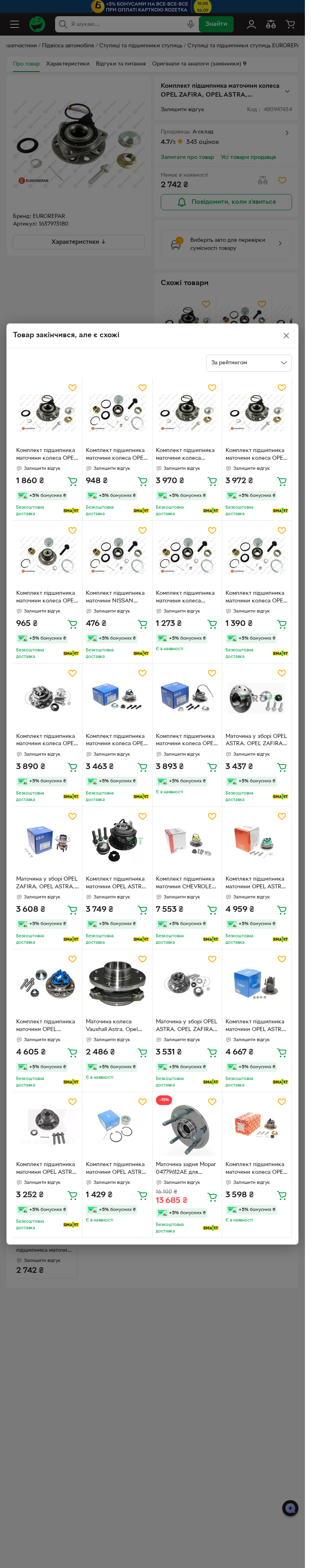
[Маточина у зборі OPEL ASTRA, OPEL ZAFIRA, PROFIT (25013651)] (257, 698)
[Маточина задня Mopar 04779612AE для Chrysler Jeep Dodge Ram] (187, 1126)
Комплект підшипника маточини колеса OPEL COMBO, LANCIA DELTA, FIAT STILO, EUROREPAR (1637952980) (256, 598)
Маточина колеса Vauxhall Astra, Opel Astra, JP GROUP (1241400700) (112, 1026)
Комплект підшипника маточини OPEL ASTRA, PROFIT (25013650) (116, 884)
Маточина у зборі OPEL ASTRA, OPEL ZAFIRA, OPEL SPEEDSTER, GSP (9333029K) (186, 1026)
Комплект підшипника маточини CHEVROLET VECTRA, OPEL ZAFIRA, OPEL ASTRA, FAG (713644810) (187, 884)
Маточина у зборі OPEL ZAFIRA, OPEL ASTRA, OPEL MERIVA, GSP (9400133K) (47, 884)
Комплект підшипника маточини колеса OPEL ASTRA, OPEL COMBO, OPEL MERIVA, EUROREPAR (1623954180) (46, 455)
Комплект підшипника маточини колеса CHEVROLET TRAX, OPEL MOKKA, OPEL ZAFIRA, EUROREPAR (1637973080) (185, 455)
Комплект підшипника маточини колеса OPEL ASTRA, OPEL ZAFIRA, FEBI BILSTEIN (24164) (256, 1169)
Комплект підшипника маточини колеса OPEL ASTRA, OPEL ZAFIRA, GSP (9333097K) (186, 741)
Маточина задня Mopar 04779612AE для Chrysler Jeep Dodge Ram (186, 1169)
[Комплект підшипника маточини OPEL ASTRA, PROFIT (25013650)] (117, 841)
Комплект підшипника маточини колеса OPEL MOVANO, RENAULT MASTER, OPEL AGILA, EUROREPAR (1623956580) (46, 598)
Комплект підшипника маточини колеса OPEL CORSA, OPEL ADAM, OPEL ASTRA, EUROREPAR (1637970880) (116, 455)
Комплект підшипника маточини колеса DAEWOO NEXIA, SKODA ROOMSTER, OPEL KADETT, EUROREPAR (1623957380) (185, 598)
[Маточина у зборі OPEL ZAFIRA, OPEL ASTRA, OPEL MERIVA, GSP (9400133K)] (47, 841)
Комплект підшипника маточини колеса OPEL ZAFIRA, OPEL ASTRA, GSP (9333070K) (116, 741)
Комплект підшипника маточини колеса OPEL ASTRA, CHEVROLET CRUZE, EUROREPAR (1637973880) (256, 455)
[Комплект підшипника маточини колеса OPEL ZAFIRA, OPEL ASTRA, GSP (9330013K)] (47, 698)
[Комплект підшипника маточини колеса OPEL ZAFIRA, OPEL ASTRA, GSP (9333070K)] (117, 698)
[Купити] (72, 481)
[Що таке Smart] (71, 510)
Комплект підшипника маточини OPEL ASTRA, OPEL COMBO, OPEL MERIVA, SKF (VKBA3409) (256, 1026)
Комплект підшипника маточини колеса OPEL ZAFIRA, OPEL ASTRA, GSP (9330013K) (46, 741)
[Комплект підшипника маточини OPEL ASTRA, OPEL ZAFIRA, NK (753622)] (47, 1126)
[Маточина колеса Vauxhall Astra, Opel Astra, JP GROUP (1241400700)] (117, 984)
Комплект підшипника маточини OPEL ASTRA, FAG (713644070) (256, 884)
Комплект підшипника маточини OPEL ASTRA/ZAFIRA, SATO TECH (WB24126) (45, 1026)
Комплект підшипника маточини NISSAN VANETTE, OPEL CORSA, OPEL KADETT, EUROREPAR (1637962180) (116, 598)
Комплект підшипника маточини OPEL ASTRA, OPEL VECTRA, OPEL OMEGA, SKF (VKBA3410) (116, 1169)
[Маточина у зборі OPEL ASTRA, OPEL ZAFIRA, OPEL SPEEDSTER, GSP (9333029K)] (187, 984)
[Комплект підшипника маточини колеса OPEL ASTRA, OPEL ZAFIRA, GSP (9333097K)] (187, 698)
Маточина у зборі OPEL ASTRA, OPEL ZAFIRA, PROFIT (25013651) (256, 741)
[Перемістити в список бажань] (72, 387)
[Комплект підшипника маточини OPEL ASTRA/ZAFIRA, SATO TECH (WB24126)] (47, 984)
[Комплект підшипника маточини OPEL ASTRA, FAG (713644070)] (257, 841)
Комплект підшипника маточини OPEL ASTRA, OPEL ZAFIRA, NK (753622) (47, 1169)
